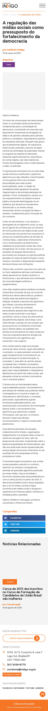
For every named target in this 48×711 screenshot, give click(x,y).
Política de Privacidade (24, 703)
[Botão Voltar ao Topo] (42, 694)
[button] (24, 518)
